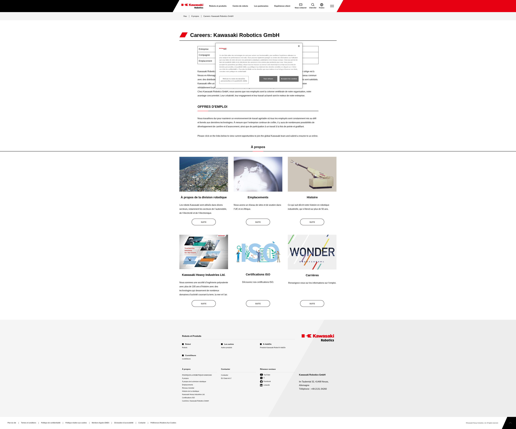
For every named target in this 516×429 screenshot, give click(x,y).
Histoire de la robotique (190, 391)
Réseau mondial (188, 388)
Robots (184, 348)
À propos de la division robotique (194, 382)
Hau (185, 16)
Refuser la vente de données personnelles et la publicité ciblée (234, 80)
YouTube (265, 375)
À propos (195, 16)
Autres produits (226, 348)
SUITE (203, 222)
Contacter (224, 375)
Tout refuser (268, 79)
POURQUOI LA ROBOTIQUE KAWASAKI (197, 375)
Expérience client (282, 6)
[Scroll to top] (509, 423)
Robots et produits (218, 6)
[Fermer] (299, 46)
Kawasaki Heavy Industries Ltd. (193, 394)
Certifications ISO (188, 398)
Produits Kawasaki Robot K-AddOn (273, 348)
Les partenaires (261, 6)
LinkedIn (265, 385)
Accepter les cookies (289, 79)
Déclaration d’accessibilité (123, 423)
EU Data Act (225, 378)
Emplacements (187, 385)
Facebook (265, 381)
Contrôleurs (186, 359)
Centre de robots (240, 6)
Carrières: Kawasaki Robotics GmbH (195, 401)
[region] (259, 65)
